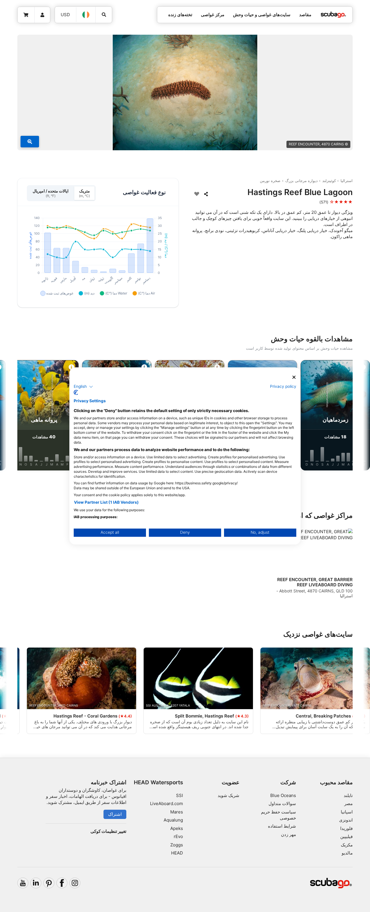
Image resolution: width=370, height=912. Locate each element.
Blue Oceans (283, 795)
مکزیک (347, 845)
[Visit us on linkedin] (35, 883)
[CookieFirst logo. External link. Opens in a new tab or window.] (76, 392)
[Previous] (350, 416)
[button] (83, 386)
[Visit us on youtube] (22, 883)
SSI (179, 795)
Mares (176, 812)
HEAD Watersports (158, 782)
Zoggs (176, 845)
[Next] (19, 416)
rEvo (178, 836)
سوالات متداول (282, 803)
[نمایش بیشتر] (30, 141)
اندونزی (346, 820)
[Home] (333, 15)
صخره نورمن (270, 180)
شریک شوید (228, 795)
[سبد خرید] (26, 15)
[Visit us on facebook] (61, 883)
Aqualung (173, 820)
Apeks (176, 828)
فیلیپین (346, 836)
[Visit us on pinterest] (48, 883)
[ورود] (42, 15)
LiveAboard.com (166, 803)
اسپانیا (347, 812)
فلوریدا (346, 828)
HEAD (177, 853)
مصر (348, 803)
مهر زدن (288, 834)
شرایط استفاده (282, 826)
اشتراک (115, 814)
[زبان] (86, 15)
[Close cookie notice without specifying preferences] (294, 377)
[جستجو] (104, 15)
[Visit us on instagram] (74, 883)
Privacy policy (283, 386)
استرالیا (347, 180)
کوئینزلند (329, 180)
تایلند (348, 795)
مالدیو (347, 853)
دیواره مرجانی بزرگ (301, 180)
